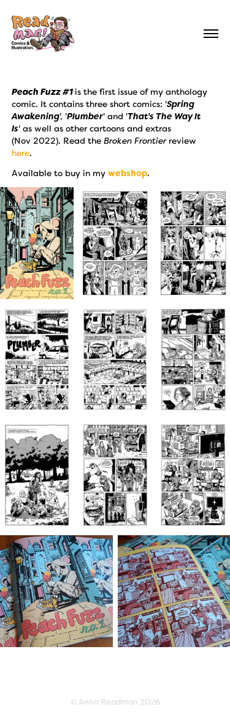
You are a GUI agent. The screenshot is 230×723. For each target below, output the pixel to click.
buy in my (106, 173)
